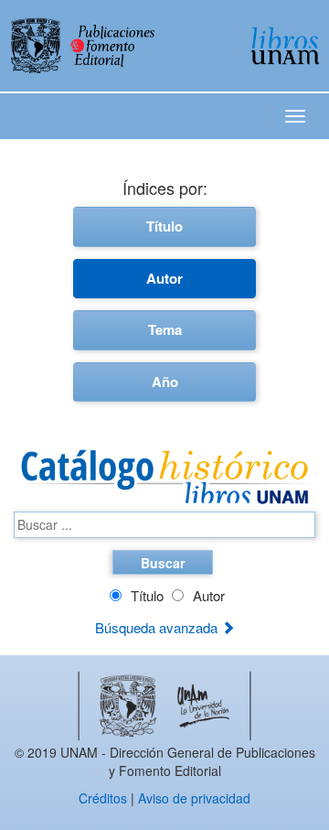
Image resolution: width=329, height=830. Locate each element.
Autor (164, 278)
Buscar (163, 563)
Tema (165, 329)
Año (165, 382)
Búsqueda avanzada (158, 627)
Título (164, 226)
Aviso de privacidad (194, 798)
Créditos (103, 798)
